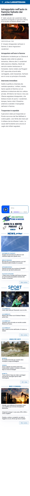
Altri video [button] (24, 382)
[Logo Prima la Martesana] (15, 2)
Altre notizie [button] (24, 282)
